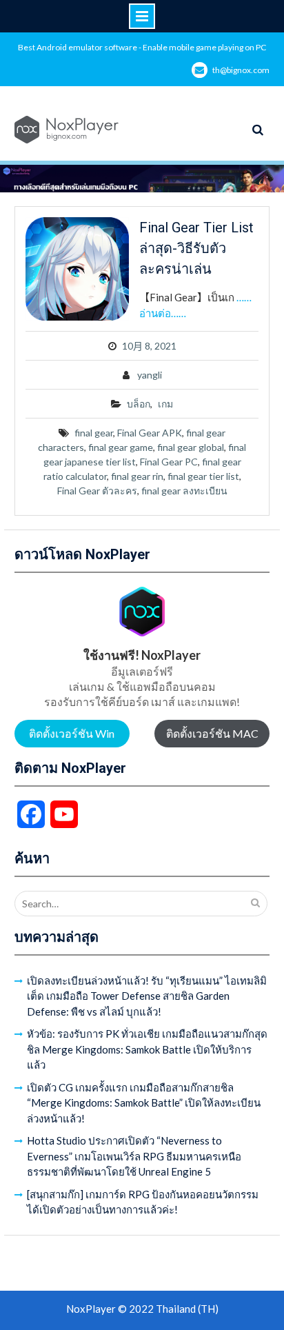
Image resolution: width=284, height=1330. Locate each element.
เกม (165, 404)
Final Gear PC (169, 461)
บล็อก (138, 404)
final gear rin (137, 476)
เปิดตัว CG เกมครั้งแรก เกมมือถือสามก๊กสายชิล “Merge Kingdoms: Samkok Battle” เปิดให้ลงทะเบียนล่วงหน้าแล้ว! (144, 1103)
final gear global (190, 447)
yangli (149, 375)
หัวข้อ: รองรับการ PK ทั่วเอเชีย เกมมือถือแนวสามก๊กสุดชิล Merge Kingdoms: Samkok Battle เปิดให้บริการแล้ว (147, 1049)
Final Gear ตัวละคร (97, 490)
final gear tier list (203, 476)
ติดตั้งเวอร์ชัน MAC (212, 733)
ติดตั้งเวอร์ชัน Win (71, 733)
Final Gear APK (149, 433)
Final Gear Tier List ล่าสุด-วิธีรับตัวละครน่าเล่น (196, 248)
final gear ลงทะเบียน (184, 490)
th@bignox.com (241, 70)
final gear (93, 433)
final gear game (120, 447)
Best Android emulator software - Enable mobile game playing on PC (142, 47)
